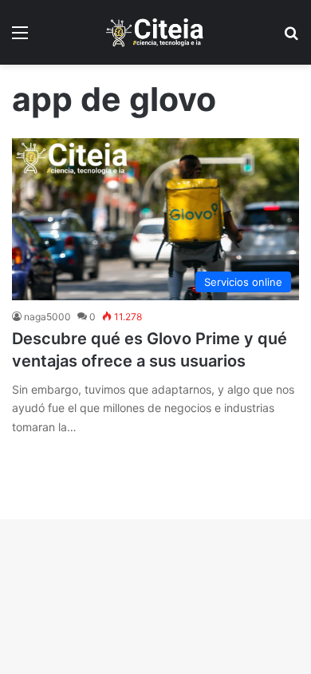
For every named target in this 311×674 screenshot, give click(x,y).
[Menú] (20, 38)
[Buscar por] (291, 38)
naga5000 (47, 317)
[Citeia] (155, 32)
